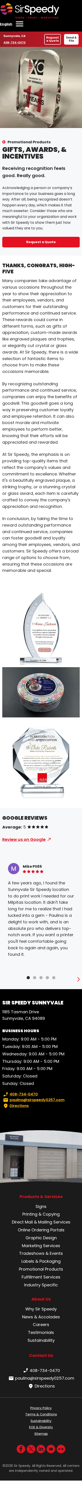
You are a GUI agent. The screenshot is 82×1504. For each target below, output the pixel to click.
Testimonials (41, 1332)
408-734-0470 (14, 42)
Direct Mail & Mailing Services (41, 1222)
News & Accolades (41, 1317)
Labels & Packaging (41, 1261)
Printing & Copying (41, 1214)
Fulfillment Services (41, 1277)
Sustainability (41, 1340)
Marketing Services (41, 1245)
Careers (41, 1324)
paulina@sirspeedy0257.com (37, 1099)
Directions (19, 1105)
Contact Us (41, 1355)
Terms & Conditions (41, 1414)
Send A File (71, 39)
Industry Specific (41, 1285)
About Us (41, 1299)
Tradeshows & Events (41, 1253)
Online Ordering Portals (41, 1230)
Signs (41, 1206)
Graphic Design (41, 1238)
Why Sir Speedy (41, 1309)
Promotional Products (29, 142)
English (6, 24)
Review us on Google (24, 839)
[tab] (28, 977)
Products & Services (41, 1196)
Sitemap (41, 1433)
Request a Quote (52, 39)
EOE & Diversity (41, 1427)
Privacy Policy (41, 1408)
